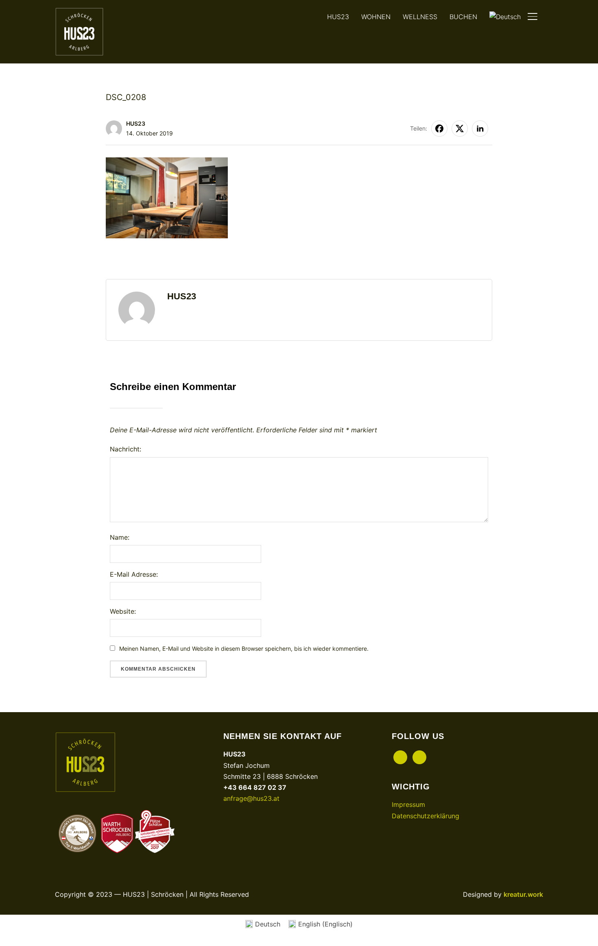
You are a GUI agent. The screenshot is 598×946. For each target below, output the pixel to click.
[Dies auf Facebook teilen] (439, 128)
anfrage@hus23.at (251, 798)
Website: (123, 611)
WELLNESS (420, 17)
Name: (119, 537)
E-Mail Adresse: (134, 574)
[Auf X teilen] (460, 128)
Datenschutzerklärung (425, 816)
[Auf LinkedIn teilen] (480, 128)
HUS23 (338, 17)
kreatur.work (523, 894)
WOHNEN (376, 17)
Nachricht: (125, 449)
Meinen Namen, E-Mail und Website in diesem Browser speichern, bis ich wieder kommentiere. (244, 648)
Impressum (408, 804)
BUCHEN (463, 17)
